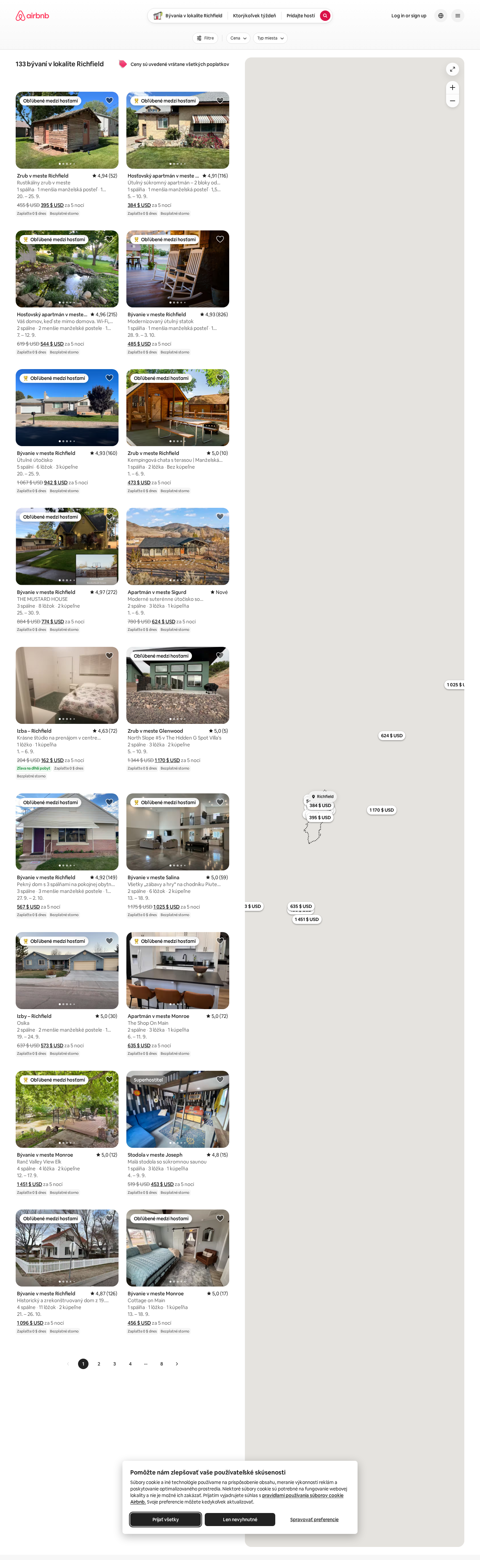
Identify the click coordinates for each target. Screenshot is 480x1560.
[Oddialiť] (452, 100)
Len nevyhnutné (240, 1519)
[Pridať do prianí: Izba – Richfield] (109, 655)
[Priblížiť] (452, 87)
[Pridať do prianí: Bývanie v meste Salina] (220, 802)
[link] (68, 1364)
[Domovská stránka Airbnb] (32, 16)
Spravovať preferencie (314, 1519)
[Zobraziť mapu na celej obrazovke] (452, 69)
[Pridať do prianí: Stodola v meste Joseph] (220, 1079)
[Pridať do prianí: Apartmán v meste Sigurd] (220, 516)
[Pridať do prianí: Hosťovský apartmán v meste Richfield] (220, 100)
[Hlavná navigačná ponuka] (457, 15)
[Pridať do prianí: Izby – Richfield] (109, 940)
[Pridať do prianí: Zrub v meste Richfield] (109, 100)
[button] (52, 205)
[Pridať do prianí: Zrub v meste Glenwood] (220, 655)
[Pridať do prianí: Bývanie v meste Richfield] (220, 239)
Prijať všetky (165, 1519)
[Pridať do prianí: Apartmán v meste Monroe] (220, 940)
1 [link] (83, 1364)
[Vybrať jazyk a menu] (440, 15)
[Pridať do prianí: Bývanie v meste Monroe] (109, 1079)
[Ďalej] (177, 1364)
